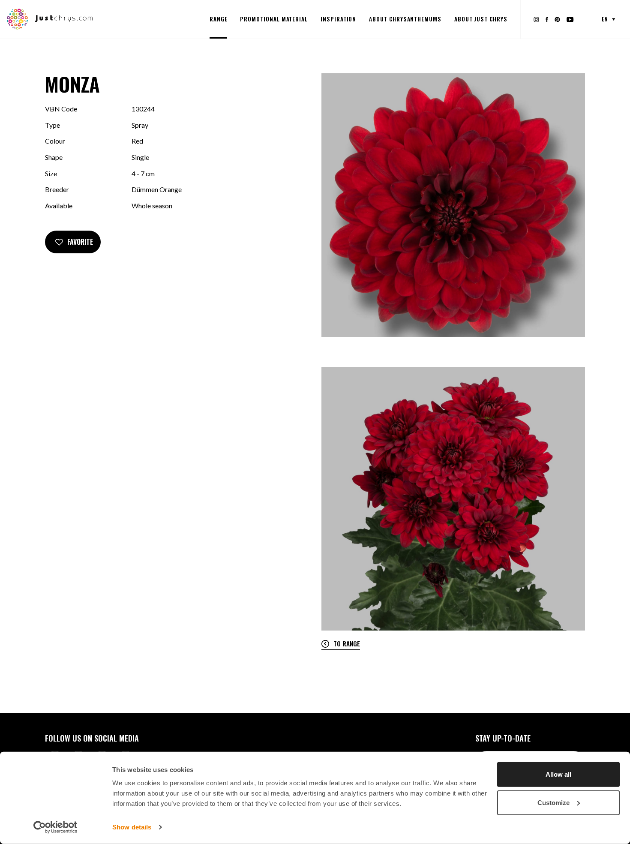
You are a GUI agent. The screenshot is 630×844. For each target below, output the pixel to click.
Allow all (558, 774)
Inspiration (338, 19)
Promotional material (274, 19)
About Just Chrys (480, 19)
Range (219, 19)
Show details (131, 827)
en (605, 19)
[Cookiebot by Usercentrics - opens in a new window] (55, 827)
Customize (553, 802)
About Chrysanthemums (405, 19)
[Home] (49, 18)
